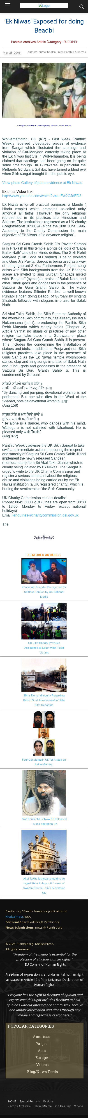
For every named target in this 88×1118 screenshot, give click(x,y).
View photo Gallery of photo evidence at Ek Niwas (42, 183)
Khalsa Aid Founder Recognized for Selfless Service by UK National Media (44, 591)
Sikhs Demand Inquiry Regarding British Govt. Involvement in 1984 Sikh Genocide (44, 700)
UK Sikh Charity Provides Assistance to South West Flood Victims (44, 647)
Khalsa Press (15, 917)
